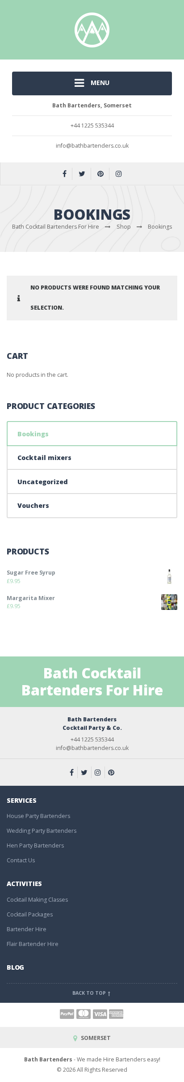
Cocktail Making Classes (37, 899)
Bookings (33, 434)
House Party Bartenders (38, 816)
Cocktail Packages (30, 914)
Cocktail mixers (44, 457)
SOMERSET (94, 1038)
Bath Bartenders (48, 1059)
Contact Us (21, 860)
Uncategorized (42, 481)
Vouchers (33, 505)
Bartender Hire (26, 929)
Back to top (89, 993)
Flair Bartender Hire (33, 944)
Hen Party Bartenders (35, 845)
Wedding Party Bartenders (41, 831)
